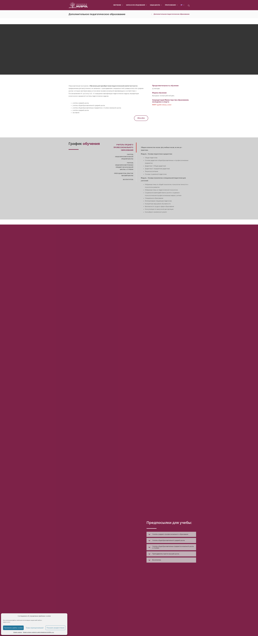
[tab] (160, 534)
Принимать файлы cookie (13, 628)
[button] (160, 534)
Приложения (170, 5)
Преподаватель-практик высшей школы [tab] (123, 174)
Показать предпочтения (55, 628)
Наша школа (155, 5)
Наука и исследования (135, 5)
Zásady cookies (17, 632)
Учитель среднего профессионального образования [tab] (123, 147)
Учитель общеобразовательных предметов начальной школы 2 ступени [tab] (124, 166)
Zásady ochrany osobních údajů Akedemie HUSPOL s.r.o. (38, 632)
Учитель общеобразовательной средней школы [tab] (124, 157)
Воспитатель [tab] (128, 179)
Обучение (117, 5)
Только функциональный (34, 628)
